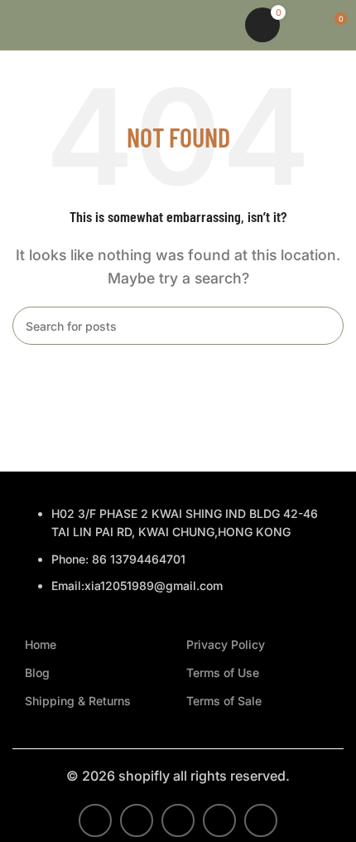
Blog (37, 672)
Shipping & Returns (78, 701)
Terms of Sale (224, 701)
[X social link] (136, 820)
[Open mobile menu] (19, 24)
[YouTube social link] (219, 820)
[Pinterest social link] (260, 820)
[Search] (222, 24)
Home (40, 644)
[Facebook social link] (95, 820)
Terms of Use (222, 672)
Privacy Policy (225, 644)
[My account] (303, 24)
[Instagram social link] (178, 820)
